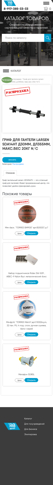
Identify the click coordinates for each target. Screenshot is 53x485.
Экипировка (30, 434)
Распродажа (16, 79)
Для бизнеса (30, 429)
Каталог (28, 418)
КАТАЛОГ (16, 70)
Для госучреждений (34, 423)
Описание (10, 173)
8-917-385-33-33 (16, 9)
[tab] (10, 173)
